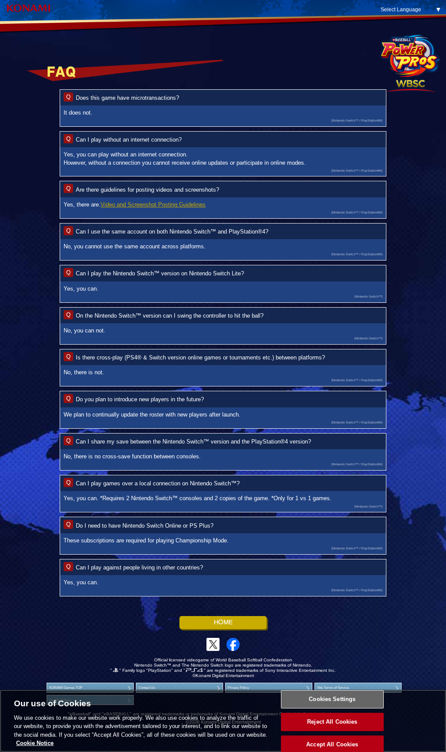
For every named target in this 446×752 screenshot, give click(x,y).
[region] (223, 721)
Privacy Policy (238, 688)
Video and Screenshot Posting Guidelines (153, 204)
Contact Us (147, 688)
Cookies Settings (332, 699)
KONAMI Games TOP (65, 688)
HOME (223, 622)
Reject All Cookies (332, 721)
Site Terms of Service (333, 688)
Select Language (401, 10)
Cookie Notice (35, 743)
